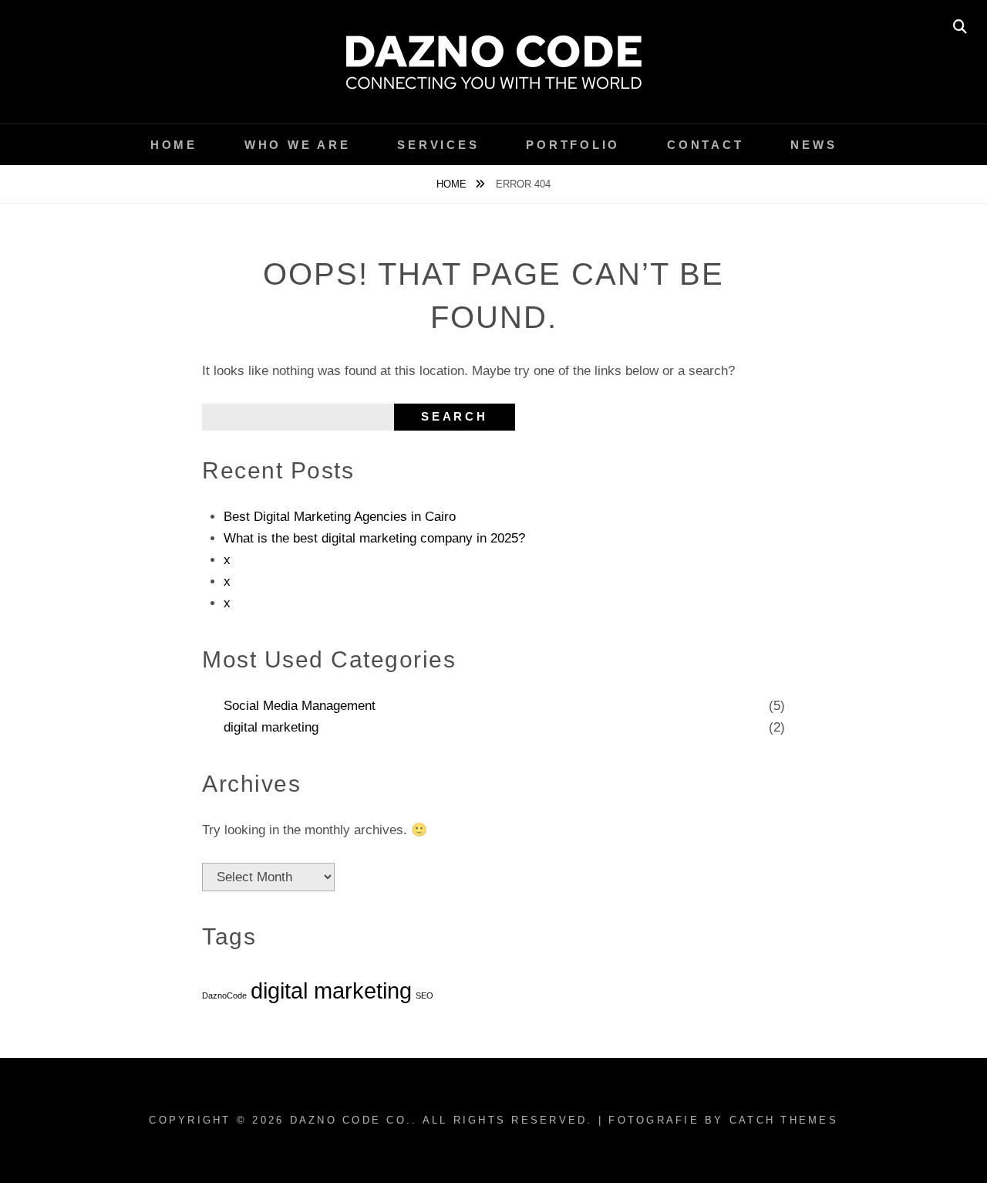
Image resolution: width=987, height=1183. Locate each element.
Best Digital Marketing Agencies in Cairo (340, 516)
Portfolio (573, 144)
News (813, 144)
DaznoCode (224, 995)
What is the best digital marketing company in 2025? (374, 538)
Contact (705, 144)
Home (173, 144)
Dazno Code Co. (351, 1120)
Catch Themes (783, 1120)
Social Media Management (300, 705)
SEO (424, 995)
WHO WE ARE (297, 144)
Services (438, 144)
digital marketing (271, 727)
